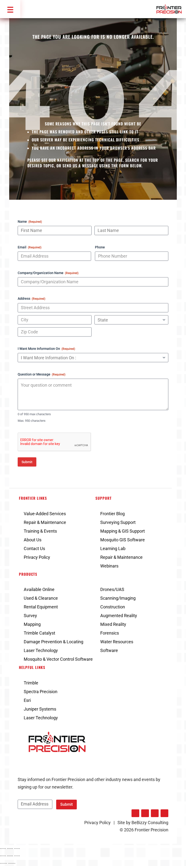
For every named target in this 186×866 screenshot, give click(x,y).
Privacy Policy (37, 557)
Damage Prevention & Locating (53, 641)
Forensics (109, 633)
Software (109, 650)
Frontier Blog (112, 513)
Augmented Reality (118, 615)
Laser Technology (41, 650)
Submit (27, 462)
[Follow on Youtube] (164, 813)
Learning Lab (112, 548)
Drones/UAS (112, 589)
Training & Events (40, 531)
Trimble (31, 682)
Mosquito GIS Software (122, 539)
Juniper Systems (40, 709)
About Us (32, 539)
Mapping (32, 624)
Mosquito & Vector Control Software (58, 659)
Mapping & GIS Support (122, 531)
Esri (27, 700)
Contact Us (34, 548)
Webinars (109, 565)
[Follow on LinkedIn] (135, 813)
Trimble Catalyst (39, 633)
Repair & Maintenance (45, 522)
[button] (10, 9)
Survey (30, 615)
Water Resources (116, 641)
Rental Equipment (41, 606)
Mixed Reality (113, 624)
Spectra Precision (40, 691)
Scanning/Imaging (118, 598)
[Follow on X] (155, 813)
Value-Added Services (45, 513)
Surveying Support (118, 522)
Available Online (39, 589)
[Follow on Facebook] (145, 813)
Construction (112, 606)
